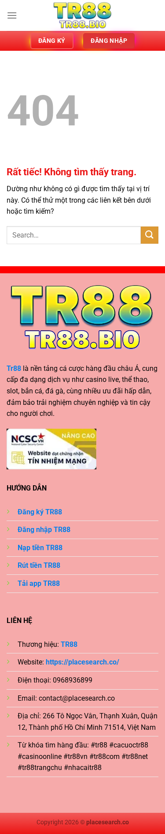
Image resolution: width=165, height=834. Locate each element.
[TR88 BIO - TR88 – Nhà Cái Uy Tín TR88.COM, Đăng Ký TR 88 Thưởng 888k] (83, 15)
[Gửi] (149, 235)
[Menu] (12, 15)
